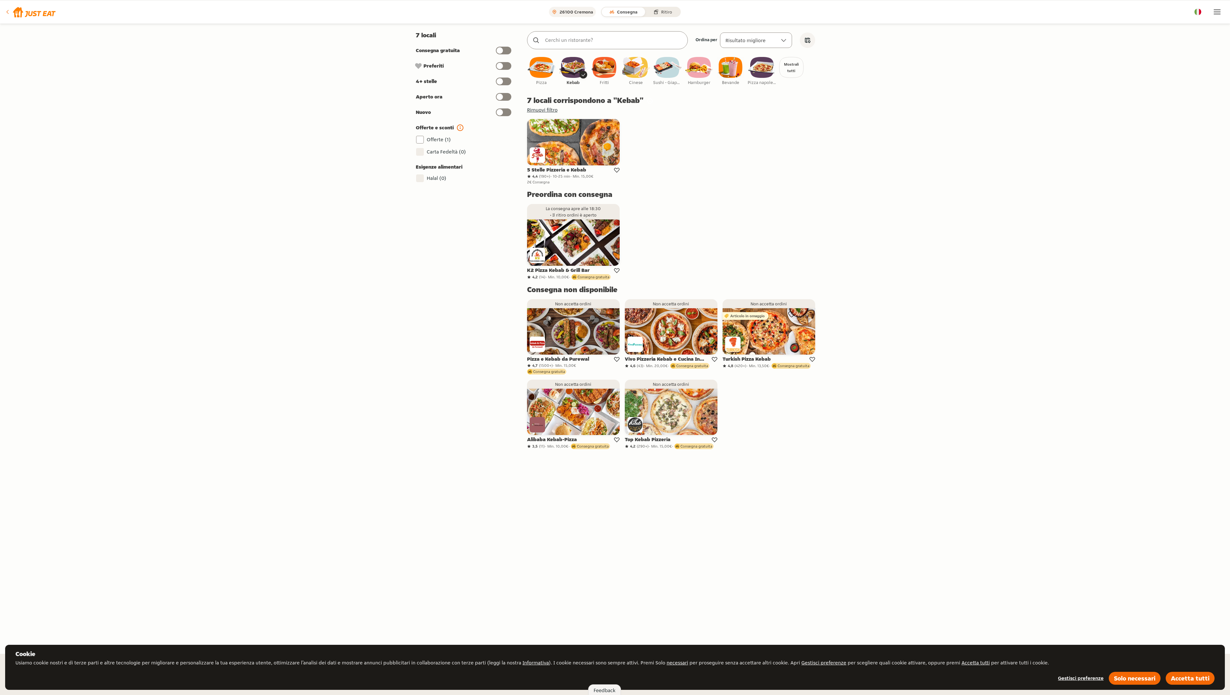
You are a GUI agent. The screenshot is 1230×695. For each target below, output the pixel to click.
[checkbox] (541, 71)
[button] (30, 12)
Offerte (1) (439, 139)
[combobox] (614, 40)
